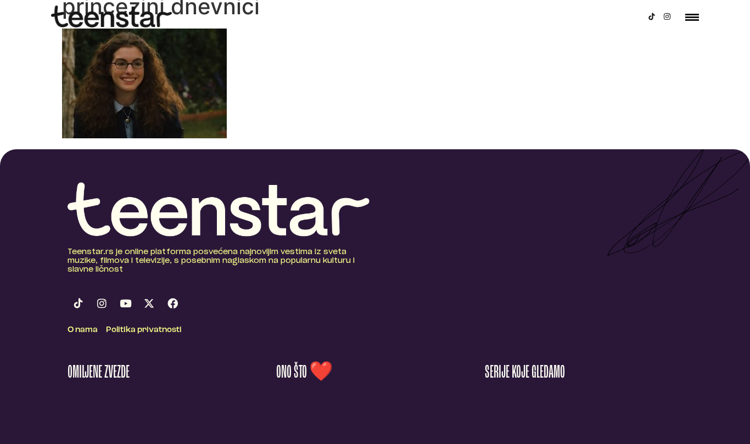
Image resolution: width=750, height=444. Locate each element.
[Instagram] (667, 16)
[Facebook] (172, 303)
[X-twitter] (148, 303)
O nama (83, 330)
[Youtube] (125, 303)
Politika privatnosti (144, 330)
